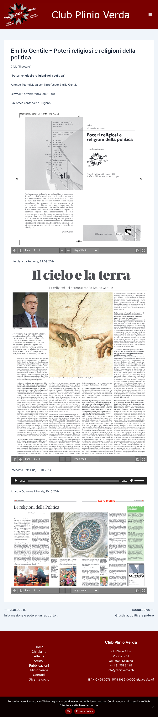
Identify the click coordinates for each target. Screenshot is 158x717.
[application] (79, 480)
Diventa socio (39, 679)
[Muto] (131, 481)
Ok (69, 711)
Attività (39, 656)
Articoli (39, 661)
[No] (153, 707)
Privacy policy (84, 711)
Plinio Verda (39, 670)
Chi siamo (39, 652)
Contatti (39, 675)
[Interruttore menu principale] (150, 14)
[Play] (16, 481)
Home (39, 647)
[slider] (139, 480)
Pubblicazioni (39, 665)
